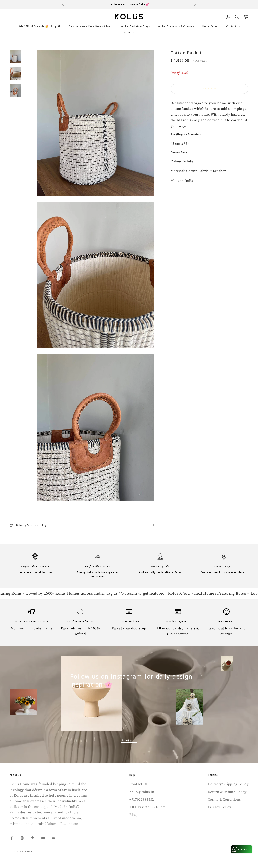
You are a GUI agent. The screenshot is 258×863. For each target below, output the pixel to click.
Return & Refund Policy (227, 791)
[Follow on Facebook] (12, 838)
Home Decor (210, 26)
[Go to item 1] (15, 56)
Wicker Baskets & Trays (135, 26)
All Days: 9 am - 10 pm (147, 807)
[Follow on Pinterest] (33, 838)
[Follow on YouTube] (43, 838)
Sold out (209, 89)
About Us (129, 32)
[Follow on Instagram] (22, 838)
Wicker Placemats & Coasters (176, 26)
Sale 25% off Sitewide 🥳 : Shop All (39, 26)
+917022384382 (141, 799)
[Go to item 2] (15, 74)
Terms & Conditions (224, 799)
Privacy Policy (219, 807)
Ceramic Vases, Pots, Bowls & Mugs (91, 26)
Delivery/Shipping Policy (228, 783)
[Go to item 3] (15, 91)
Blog (133, 814)
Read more (69, 823)
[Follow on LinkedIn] (54, 838)
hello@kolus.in (141, 791)
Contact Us (233, 26)
